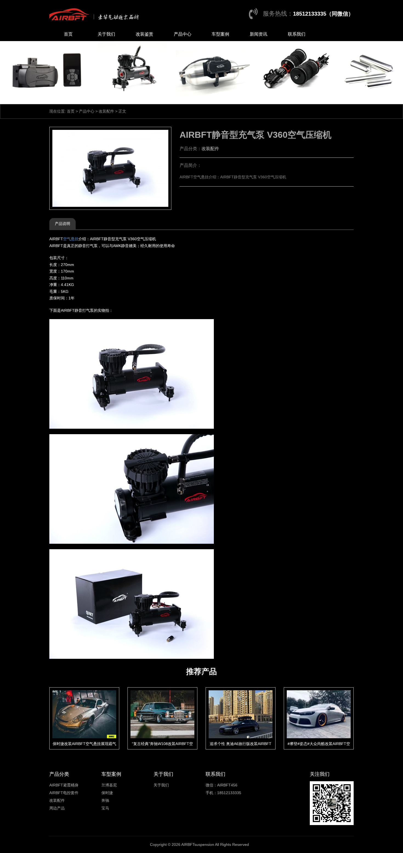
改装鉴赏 (144, 34)
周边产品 (57, 808)
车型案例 (220, 34)
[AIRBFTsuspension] (95, 13)
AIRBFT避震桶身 (63, 785)
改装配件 (106, 111)
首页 (68, 34)
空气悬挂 (70, 239)
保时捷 (107, 793)
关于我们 (106, 34)
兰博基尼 (109, 785)
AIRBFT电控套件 (63, 793)
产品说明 (62, 223)
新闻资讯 (258, 34)
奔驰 (105, 800)
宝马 (105, 808)
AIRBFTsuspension (197, 844)
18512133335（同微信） (323, 14)
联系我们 (296, 34)
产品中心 (182, 34)
